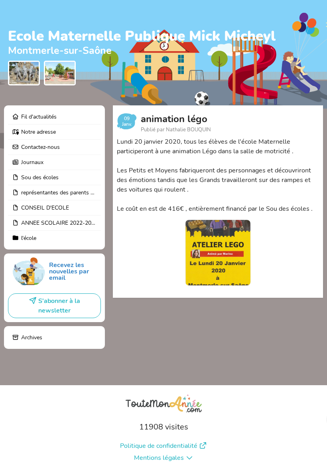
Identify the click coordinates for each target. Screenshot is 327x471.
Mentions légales (159, 457)
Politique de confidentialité (158, 445)
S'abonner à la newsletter (59, 306)
